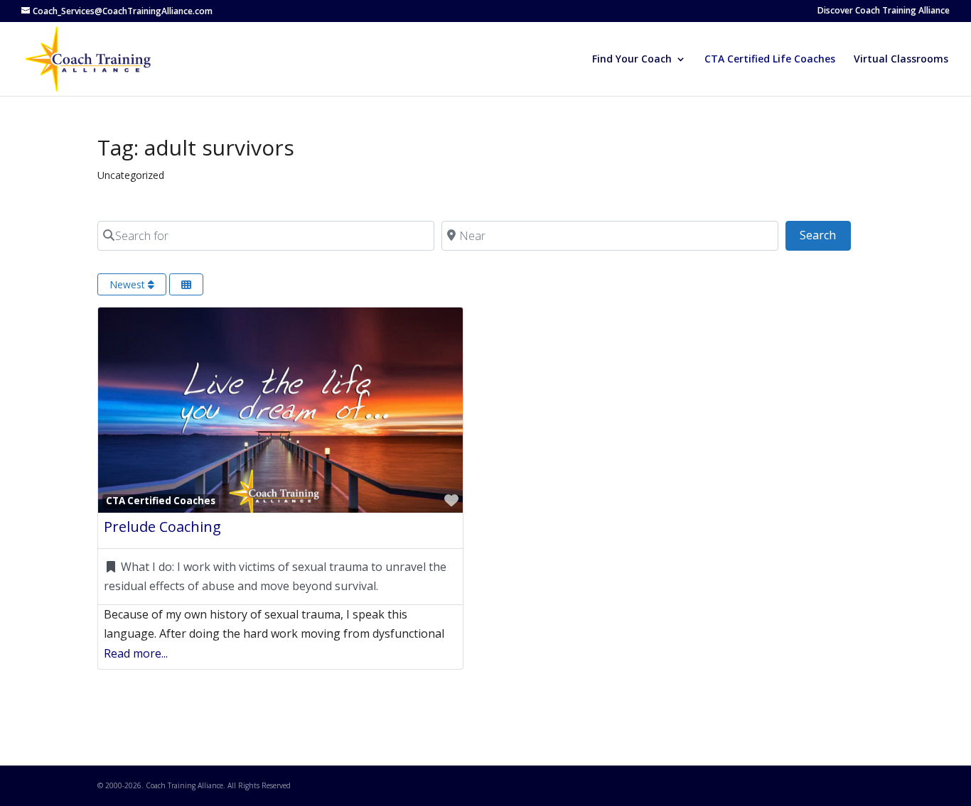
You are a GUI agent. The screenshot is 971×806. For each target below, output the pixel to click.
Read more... (136, 653)
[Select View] (186, 284)
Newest (128, 284)
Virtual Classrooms (901, 59)
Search (825, 235)
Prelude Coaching (162, 526)
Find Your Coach (632, 59)
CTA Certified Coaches (160, 500)
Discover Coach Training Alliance (883, 11)
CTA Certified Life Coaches (769, 59)
